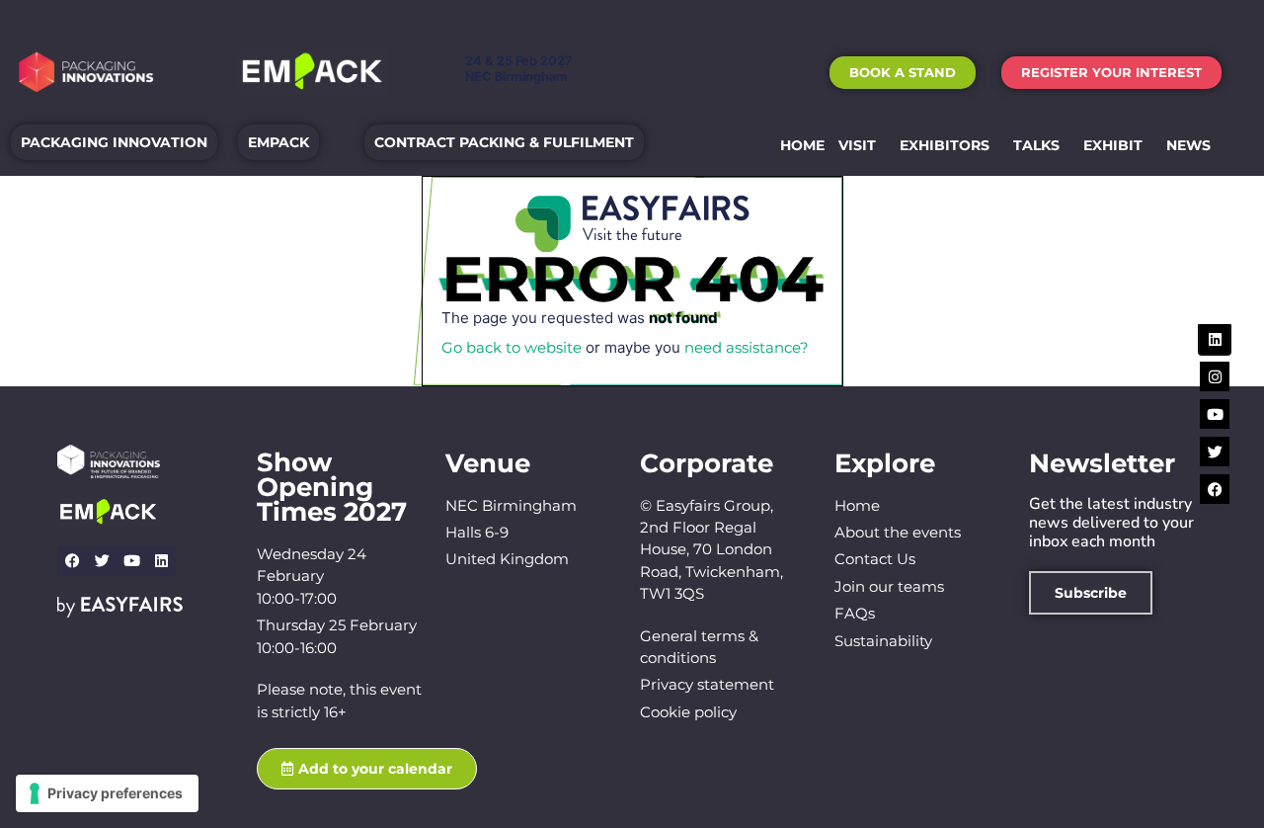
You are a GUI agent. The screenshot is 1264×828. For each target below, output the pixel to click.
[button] (903, 72)
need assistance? (746, 347)
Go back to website (511, 347)
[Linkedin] (161, 561)
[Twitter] (102, 561)
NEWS (1188, 145)
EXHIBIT (1113, 145)
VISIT (857, 145)
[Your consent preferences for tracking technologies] (107, 793)
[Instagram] (1214, 376)
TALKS (1036, 145)
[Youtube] (131, 561)
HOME (802, 145)
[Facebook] (72, 561)
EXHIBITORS (944, 145)
